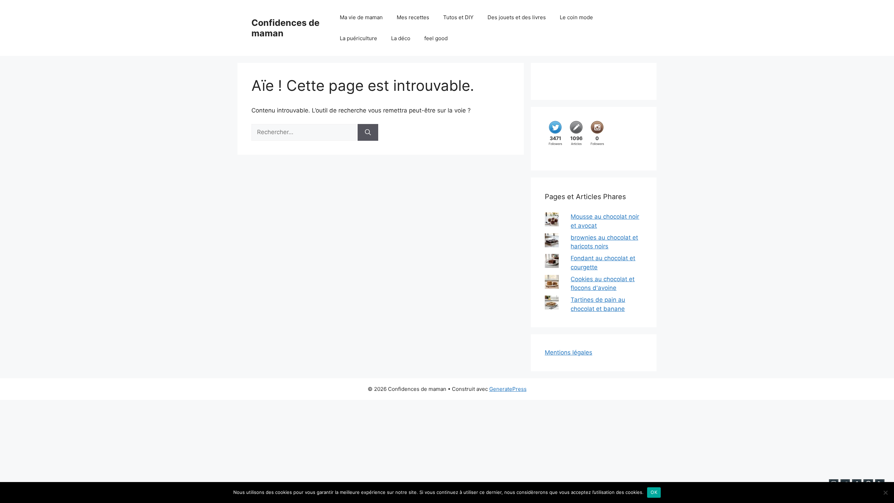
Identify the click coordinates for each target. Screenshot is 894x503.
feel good (436, 38)
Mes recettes (413, 17)
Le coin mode (576, 17)
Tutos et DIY (458, 17)
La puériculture (358, 38)
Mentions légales (568, 352)
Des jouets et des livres (517, 17)
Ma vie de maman (361, 17)
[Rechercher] (368, 132)
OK (654, 492)
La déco (400, 38)
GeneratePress (508, 389)
